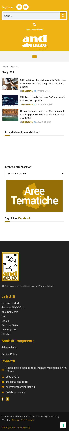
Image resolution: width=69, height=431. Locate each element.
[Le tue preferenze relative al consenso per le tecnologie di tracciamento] (63, 425)
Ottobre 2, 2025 (43, 91)
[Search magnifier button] (63, 15)
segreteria (27, 91)
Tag (11, 66)
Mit (17, 66)
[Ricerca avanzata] (34, 24)
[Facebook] (19, 7)
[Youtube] (26, 7)
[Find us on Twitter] (7, 399)
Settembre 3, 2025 (44, 104)
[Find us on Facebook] (2, 399)
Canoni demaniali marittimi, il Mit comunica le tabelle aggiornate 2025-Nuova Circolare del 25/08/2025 (42, 114)
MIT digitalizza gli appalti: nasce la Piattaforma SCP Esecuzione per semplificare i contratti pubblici (43, 83)
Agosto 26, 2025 (43, 122)
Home (5, 66)
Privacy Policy (8, 427)
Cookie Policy (23, 427)
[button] (34, 56)
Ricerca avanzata (34, 30)
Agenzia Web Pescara (23, 420)
